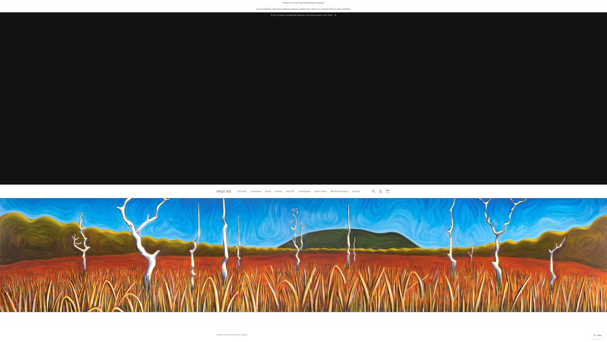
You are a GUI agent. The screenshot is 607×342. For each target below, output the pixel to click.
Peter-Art (226, 335)
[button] (373, 191)
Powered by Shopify (239, 335)
